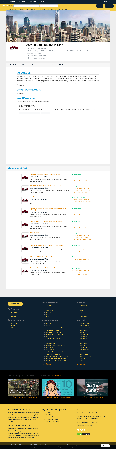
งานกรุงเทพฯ (84, 330)
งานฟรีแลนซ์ (49, 310)
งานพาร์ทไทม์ (50, 308)
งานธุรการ (83, 201)
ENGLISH (112, 2)
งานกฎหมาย (49, 323)
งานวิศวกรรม (84, 179)
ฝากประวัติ (22, 2)
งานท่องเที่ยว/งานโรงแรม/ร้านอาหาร (57, 356)
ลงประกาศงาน (33, 2)
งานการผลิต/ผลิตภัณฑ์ (52, 330)
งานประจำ (49, 306)
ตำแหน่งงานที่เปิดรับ (58, 65)
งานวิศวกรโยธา (84, 192)
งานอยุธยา (83, 343)
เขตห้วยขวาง (45, 113)
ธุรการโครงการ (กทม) (36, 197)
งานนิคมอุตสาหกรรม (86, 323)
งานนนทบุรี (83, 339)
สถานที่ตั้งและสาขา (43, 65)
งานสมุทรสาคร (84, 350)
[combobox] (26, 6)
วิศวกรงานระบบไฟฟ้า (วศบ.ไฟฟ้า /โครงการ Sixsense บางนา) (47, 245)
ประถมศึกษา (83, 317)
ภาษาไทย (104, 2)
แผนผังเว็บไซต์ (50, 417)
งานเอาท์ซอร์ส (50, 314)
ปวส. (81, 308)
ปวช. (81, 310)
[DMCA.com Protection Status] (83, 434)
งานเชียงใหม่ (84, 334)
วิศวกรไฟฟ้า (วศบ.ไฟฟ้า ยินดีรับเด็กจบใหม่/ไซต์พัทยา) (45, 174)
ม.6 (81, 312)
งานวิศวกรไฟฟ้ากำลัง (85, 181)
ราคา (42, 2)
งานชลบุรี (83, 332)
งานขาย (53, 9)
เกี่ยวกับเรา (49, 413)
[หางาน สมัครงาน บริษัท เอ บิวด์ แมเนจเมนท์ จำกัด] (13, 48)
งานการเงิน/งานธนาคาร (53, 339)
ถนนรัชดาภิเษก (35, 113)
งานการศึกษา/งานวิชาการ (53, 332)
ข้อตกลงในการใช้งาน (52, 419)
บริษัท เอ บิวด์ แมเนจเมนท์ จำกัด (44, 45)
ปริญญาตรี (83, 306)
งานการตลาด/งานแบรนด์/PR (54, 328)
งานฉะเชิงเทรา (84, 337)
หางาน (4, 2)
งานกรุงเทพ (12, 9)
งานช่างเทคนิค (62, 9)
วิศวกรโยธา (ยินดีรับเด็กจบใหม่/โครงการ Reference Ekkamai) (47, 186)
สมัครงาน (12, 2)
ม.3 (81, 314)
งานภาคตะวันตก (85, 358)
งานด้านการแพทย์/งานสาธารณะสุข (56, 361)
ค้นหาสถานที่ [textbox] (47, 6)
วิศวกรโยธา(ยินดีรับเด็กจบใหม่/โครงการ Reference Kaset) (46, 221)
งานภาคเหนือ (84, 354)
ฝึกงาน (48, 317)
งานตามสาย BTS (31, 9)
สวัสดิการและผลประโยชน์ (28, 65)
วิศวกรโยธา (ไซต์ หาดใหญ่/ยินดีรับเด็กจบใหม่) (42, 268)
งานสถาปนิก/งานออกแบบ (53, 354)
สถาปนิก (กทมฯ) (34, 233)
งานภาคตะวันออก (85, 356)
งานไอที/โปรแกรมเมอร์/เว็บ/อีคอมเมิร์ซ (57, 352)
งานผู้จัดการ (83, 261)
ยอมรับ (105, 446)
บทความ (13, 317)
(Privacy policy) (72, 445)
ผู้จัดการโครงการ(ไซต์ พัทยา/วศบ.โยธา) (41, 257)
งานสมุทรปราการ (85, 347)
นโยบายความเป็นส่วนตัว (53, 421)
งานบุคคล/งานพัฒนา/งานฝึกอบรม (56, 358)
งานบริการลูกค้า (50, 343)
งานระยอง (83, 345)
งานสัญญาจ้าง (50, 312)
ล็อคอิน (100, 6)
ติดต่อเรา (48, 415)
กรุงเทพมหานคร (24, 113)
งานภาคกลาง (84, 352)
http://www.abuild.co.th (37, 58)
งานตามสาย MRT (44, 9)
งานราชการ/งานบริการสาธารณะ (55, 345)
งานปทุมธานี (83, 341)
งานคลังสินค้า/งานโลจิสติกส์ (54, 334)
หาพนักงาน (14, 326)
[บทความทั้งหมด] (56, 375)
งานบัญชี (21, 9)
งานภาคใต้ (83, 361)
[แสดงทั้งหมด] (46, 364)
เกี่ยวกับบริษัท (14, 65)
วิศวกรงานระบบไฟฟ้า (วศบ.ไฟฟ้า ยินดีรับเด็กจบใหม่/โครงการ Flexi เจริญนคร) (48, 209)
